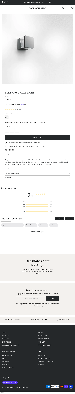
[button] (37, 202)
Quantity (8, 126)
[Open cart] (72, 8)
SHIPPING (5, 361)
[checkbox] (53, 225)
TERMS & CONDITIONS (46, 361)
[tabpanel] (37, 238)
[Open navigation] (4, 8)
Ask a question (59, 218)
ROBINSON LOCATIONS (10, 345)
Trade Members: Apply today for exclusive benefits (24, 142)
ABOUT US (41, 355)
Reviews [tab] (6, 219)
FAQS (4, 358)
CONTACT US (7, 355)
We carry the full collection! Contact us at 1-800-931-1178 (26, 146)
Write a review (69, 218)
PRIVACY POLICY (44, 358)
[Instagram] (5, 2)
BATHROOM (6, 342)
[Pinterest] (7, 2)
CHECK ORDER (43, 339)
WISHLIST (41, 342)
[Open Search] (63, 8)
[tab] (17, 219)
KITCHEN (5, 339)
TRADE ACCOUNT (44, 345)
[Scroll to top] (71, 389)
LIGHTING (5, 336)
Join (53, 298)
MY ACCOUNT (43, 336)
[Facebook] (2, 2)
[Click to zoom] (69, 17)
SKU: (6, 150)
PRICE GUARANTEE (9, 368)
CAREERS (41, 365)
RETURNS (5, 365)
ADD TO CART (37, 137)
